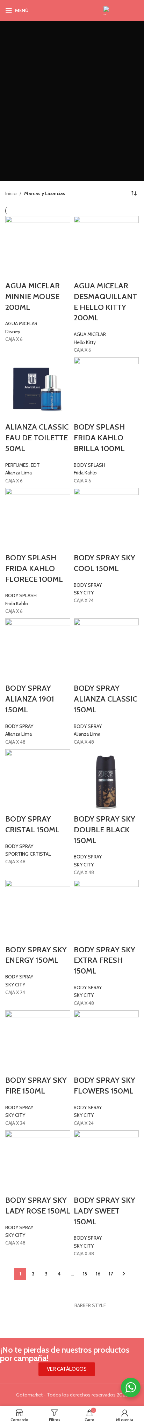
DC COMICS (38, 1305)
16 (98, 1274)
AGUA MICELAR (21, 323)
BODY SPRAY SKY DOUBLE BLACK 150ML (104, 829)
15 (85, 1274)
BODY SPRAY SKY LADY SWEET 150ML (104, 1210)
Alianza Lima (18, 473)
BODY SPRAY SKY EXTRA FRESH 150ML (104, 960)
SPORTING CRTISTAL (28, 854)
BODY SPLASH (89, 465)
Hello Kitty (85, 342)
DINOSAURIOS (105, 1305)
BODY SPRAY (88, 585)
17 (111, 1274)
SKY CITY (84, 593)
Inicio (11, 193)
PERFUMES (17, 465)
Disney (12, 331)
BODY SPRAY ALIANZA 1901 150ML (29, 698)
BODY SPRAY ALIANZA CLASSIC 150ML (105, 698)
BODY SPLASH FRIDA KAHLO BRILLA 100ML (99, 437)
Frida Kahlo (85, 473)
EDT (35, 465)
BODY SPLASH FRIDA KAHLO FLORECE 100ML (34, 568)
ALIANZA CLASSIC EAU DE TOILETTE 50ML (37, 437)
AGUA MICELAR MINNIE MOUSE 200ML (32, 296)
